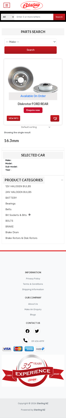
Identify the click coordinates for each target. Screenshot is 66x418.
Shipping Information (33, 289)
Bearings (10, 203)
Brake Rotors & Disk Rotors (21, 238)
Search (59, 17)
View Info (13, 118)
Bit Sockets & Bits (16, 215)
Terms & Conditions (33, 284)
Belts (8, 209)
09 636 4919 (37, 341)
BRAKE (9, 226)
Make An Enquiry (33, 309)
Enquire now (33, 110)
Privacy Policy (33, 278)
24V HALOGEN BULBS (18, 192)
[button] (54, 118)
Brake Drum (12, 232)
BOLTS (9, 220)
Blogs (33, 314)
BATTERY (11, 197)
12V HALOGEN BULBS (18, 186)
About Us (33, 304)
